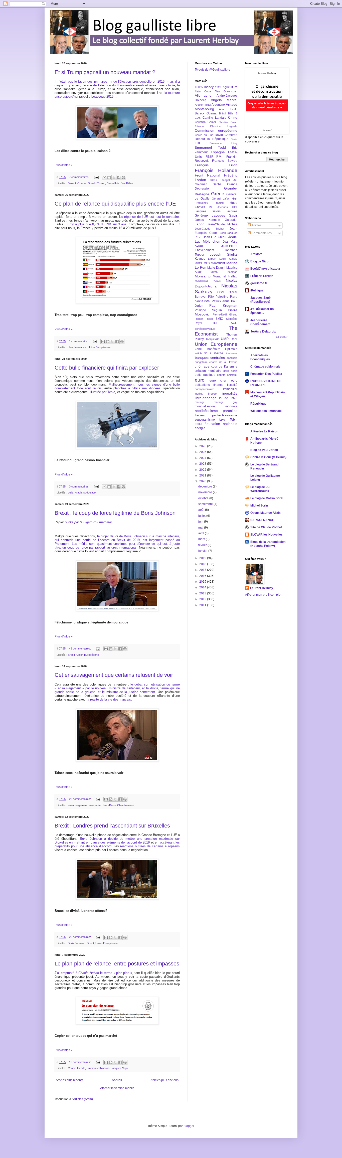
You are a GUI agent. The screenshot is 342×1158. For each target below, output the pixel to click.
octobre (203, 498)
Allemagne (203, 95)
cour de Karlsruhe (224, 366)
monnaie (231, 406)
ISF (211, 207)
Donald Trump (96, 183)
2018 (203, 564)
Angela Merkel (224, 100)
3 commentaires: (79, 486)
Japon (200, 224)
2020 (203, 481)
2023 (203, 463)
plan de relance (77, 347)
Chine (232, 117)
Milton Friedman (224, 271)
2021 (203, 475)
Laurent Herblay (261, 588)
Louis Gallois (228, 258)
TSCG (233, 323)
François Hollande (216, 170)
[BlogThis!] (109, 177)
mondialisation (205, 406)
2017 (203, 570)
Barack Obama (77, 183)
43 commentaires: (80, 648)
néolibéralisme (206, 411)
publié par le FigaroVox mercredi (88, 522)
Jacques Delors (208, 211)
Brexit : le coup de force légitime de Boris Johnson (115, 513)
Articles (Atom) (83, 1099)
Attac (222, 109)
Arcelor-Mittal (203, 104)
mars (202, 539)
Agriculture (230, 87)
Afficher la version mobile (117, 1088)
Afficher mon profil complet (263, 594)
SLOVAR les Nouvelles (266, 534)
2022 (203, 469)
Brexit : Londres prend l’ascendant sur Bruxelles (112, 825)
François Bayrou (224, 160)
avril (201, 533)
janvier (203, 551)
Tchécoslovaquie (205, 328)
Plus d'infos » (64, 165)
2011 (203, 605)
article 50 (201, 353)
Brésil (222, 113)
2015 (203, 581)
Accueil (117, 1080)
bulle (70, 492)
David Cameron (226, 135)
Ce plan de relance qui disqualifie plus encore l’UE (115, 204)
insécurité (95, 805)
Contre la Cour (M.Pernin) (268, 457)
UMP (225, 339)
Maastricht (218, 263)
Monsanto (203, 276)
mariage (200, 402)
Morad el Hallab (225, 276)
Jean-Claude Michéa (222, 224)
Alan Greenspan (226, 91)
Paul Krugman (223, 305)
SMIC (219, 318)
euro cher (218, 380)
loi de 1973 (228, 398)
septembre (206, 504)
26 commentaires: (80, 936)
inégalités (229, 393)
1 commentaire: (79, 341)
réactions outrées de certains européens (150, 846)
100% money (204, 87)
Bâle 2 (232, 113)
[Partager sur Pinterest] (123, 177)
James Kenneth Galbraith (216, 220)
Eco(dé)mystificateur (265, 268)
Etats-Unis (113, 183)
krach (78, 492)
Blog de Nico (259, 261)
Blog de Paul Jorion (264, 450)
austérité (216, 353)
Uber (234, 339)
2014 (203, 587)
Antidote (256, 254)
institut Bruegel (206, 393)
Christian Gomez (206, 121)
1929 (218, 87)
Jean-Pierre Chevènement (118, 805)
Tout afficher (280, 337)
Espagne (218, 152)
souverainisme (205, 419)
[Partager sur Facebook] (118, 177)
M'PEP (199, 263)
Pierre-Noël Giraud (225, 314)
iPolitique (256, 290)
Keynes (200, 258)
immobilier (230, 389)
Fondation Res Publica (266, 374)
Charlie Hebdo (76, 1068)
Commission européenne (216, 130)
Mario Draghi (216, 267)
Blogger (189, 1126)
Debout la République (211, 139)
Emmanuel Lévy (223, 143)
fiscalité (232, 385)
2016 (203, 576)
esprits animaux (227, 374)
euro (200, 380)
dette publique (205, 375)
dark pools (230, 370)
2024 (203, 458)
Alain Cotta (203, 91)
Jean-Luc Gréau (215, 237)
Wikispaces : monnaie (266, 411)
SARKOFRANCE (262, 520)
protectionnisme (224, 415)
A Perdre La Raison (264, 431)
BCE (233, 109)
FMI (219, 156)
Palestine (222, 296)
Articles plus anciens (164, 1080)
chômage (202, 366)
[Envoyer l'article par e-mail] (96, 177)
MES (207, 263)
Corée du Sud (204, 134)
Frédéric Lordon (261, 276)
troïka (198, 424)
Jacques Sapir (119, 1068)
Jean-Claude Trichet (209, 228)
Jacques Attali (227, 207)
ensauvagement (77, 805)
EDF (198, 143)
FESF (209, 156)
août (201, 510)
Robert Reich (204, 318)
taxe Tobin (228, 419)
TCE (215, 323)
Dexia (234, 139)
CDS (198, 117)
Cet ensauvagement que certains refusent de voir (114, 675)
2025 (203, 452)
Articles (256, 225)
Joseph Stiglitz (223, 254)
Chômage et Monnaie (265, 366)
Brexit (71, 654)
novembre (205, 492)
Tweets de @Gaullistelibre (212, 69)
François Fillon (216, 165)
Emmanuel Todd (210, 147)
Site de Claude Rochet (266, 527)
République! (258, 403)
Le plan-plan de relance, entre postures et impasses (117, 963)
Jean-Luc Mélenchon (216, 239)
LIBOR (212, 258)
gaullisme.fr (258, 283)
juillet (202, 516)
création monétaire (208, 371)
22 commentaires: (80, 798)
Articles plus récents (69, 1080)
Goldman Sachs (208, 184)
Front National (207, 175)
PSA (211, 296)
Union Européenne (99, 347)
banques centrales (210, 358)
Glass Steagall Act (223, 180)
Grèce (217, 193)
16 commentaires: (80, 1062)
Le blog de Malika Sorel (266, 498)
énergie (200, 428)
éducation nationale (221, 424)
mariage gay (225, 402)
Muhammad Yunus (208, 280)
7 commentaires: (79, 177)
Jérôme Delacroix (263, 331)
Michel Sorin (259, 505)
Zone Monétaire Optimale (216, 349)
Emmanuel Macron (98, 1068)
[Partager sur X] (113, 177)
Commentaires (261, 233)
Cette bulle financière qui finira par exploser (107, 368)
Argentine (218, 104)
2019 (203, 558)
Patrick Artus (221, 301)
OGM (220, 292)
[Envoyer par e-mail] (104, 177)
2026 (203, 446)
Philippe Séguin (208, 310)
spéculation (90, 492)
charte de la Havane (223, 362)
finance (218, 385)
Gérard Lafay (221, 198)
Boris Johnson (76, 943)
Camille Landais (214, 117)
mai (201, 527)
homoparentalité (204, 389)
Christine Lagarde (223, 126)
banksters (231, 353)
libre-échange (206, 398)
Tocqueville (212, 339)
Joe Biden (127, 183)
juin (201, 521)
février (203, 545)
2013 (203, 593)
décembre (205, 486)
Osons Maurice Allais (265, 513)
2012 (203, 599)
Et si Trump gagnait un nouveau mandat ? (105, 72)
